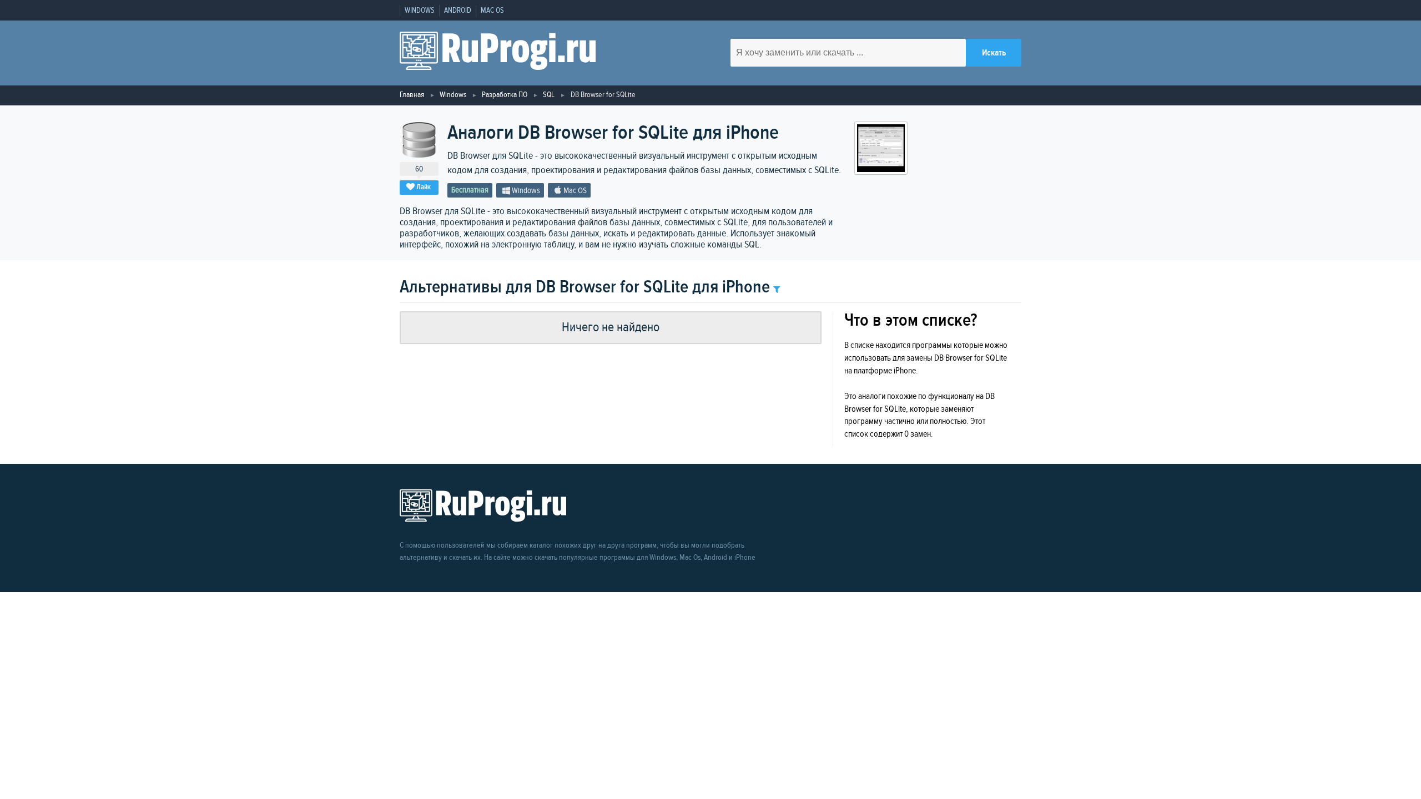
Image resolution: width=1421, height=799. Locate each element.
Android (457, 10)
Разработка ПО (504, 94)
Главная (412, 94)
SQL (549, 94)
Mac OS (492, 10)
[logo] (498, 53)
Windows (420, 10)
